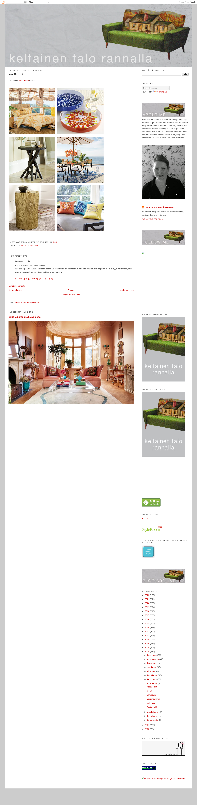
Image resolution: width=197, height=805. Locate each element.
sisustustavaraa (29, 246)
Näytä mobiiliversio (71, 294)
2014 (147, 627)
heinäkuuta (152, 675)
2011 (147, 639)
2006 (147, 729)
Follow (145, 518)
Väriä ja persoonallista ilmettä (25, 317)
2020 (147, 603)
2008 (147, 651)
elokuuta (151, 671)
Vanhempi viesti (127, 290)
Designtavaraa (153, 699)
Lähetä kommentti (17, 286)
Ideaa (149, 691)
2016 (147, 619)
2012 (147, 635)
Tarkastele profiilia (152, 219)
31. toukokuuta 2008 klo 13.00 (34, 279)
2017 (147, 615)
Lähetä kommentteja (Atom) (27, 302)
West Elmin (23, 80)
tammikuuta (152, 720)
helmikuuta (152, 716)
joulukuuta (152, 655)
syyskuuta (152, 667)
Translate (163, 92)
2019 (147, 607)
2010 (147, 643)
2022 (147, 595)
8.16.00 (56, 242)
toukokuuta (152, 683)
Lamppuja (151, 695)
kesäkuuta (152, 679)
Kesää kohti (16, 74)
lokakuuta (152, 663)
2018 (147, 611)
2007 (147, 725)
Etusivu (71, 290)
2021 (147, 599)
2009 (147, 647)
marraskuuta (153, 659)
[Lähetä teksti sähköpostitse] (60, 242)
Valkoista (151, 703)
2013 (147, 631)
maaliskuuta (153, 712)
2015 (147, 623)
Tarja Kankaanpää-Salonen (159, 207)
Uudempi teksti (15, 290)
